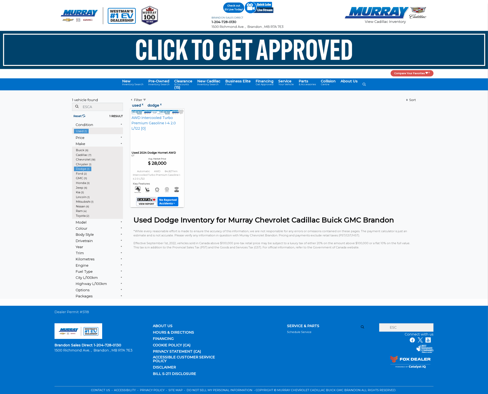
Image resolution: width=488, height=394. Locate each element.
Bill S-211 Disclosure (174, 374)
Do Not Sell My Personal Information (220, 390)
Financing (163, 339)
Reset (77, 116)
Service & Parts (303, 326)
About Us (163, 326)
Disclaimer (164, 367)
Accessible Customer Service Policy (184, 359)
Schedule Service (299, 332)
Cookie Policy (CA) (172, 345)
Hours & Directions (173, 332)
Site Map (176, 390)
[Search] (77, 107)
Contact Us (101, 390)
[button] (133, 82)
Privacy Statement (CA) (177, 351)
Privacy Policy (152, 390)
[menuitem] (98, 131)
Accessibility (125, 390)
